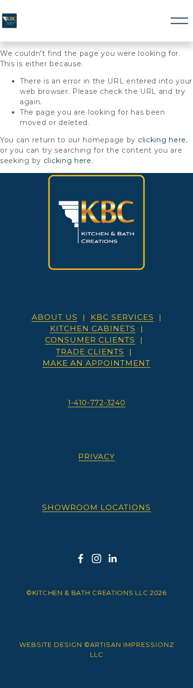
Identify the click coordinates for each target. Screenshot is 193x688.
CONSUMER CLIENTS (90, 339)
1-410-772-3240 (97, 402)
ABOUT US (55, 317)
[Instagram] (96, 558)
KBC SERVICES (122, 317)
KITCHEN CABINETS (93, 328)
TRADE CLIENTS (90, 351)
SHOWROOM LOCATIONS (96, 507)
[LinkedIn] (112, 558)
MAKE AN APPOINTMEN (96, 363)
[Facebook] (81, 558)
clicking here (162, 139)
